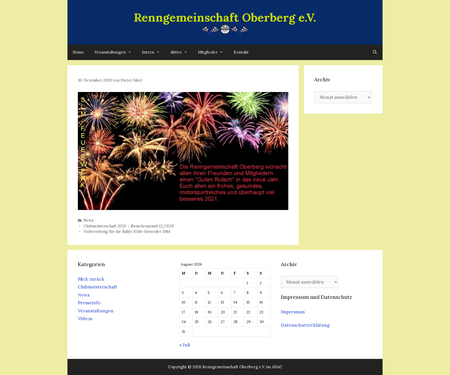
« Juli (184, 345)
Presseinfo (89, 303)
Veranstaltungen (110, 52)
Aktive (176, 52)
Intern (148, 52)
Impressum (293, 312)
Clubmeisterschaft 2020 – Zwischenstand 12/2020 (129, 225)
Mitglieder (207, 52)
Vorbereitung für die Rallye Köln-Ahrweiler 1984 (127, 231)
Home (78, 52)
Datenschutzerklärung (305, 325)
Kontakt (241, 52)
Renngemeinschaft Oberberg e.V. (225, 17)
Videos (85, 318)
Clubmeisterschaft (97, 287)
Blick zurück (91, 279)
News (89, 220)
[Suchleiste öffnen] (375, 52)
